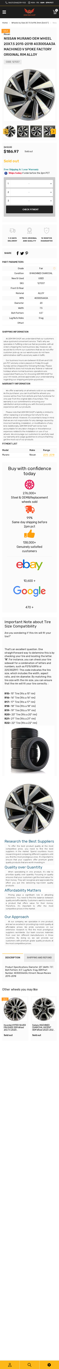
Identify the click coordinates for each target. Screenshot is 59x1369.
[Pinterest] (26, 253)
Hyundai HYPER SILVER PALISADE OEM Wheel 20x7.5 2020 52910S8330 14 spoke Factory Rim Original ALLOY (15, 1031)
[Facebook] (17, 253)
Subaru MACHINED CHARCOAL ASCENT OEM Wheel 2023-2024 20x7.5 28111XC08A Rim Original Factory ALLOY (43, 1031)
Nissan (7, 34)
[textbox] (29, 184)
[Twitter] (22, 253)
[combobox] (29, 184)
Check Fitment (31, 209)
